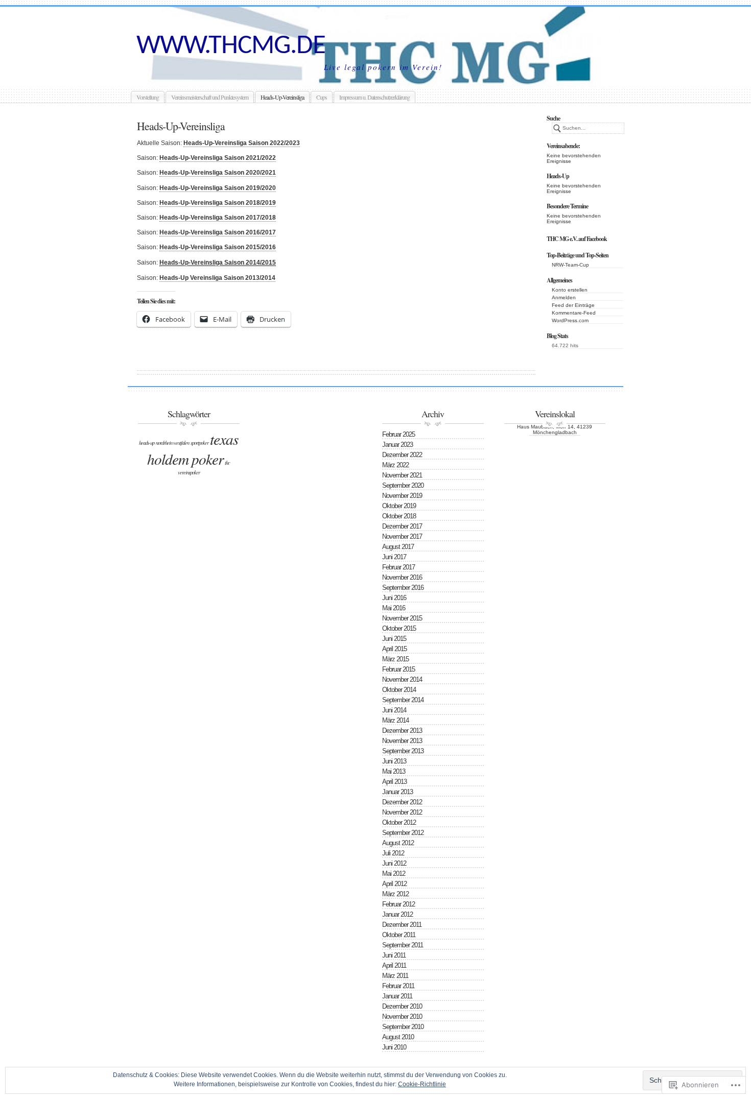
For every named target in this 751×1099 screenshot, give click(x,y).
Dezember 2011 (401, 924)
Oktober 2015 (399, 628)
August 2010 (398, 1037)
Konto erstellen (570, 290)
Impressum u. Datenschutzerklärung (374, 97)
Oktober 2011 (398, 935)
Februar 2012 (398, 904)
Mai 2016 (393, 608)
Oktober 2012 (399, 822)
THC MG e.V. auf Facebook (577, 238)
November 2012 (402, 812)
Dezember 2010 (402, 1006)
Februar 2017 (398, 567)
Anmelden (564, 297)
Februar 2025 (398, 434)
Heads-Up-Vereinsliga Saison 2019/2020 (217, 188)
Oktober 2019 (399, 506)
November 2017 (402, 536)
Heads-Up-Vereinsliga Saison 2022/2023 (241, 143)
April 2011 (394, 965)
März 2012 (395, 894)
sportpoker (199, 442)
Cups (321, 97)
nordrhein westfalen (172, 442)
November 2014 (402, 679)
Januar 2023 (397, 444)
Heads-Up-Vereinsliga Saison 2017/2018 (217, 217)
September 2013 (403, 751)
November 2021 (402, 475)
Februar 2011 (398, 986)
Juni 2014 (394, 710)
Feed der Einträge (573, 305)
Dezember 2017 (402, 526)
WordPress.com (570, 320)
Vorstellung (147, 97)
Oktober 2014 (399, 690)
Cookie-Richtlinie (422, 1084)
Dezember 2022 (402, 455)
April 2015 (394, 649)
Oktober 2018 (399, 516)
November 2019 (402, 495)
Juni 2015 (394, 638)
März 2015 (395, 659)
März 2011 (395, 975)
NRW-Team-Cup (570, 265)
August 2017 (398, 547)
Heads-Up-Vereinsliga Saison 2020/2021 (217, 172)
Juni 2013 (394, 761)
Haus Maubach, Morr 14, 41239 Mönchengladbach (554, 429)
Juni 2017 (394, 557)
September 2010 (403, 1027)
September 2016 (403, 587)
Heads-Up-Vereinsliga (282, 97)
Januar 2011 (397, 996)
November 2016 (402, 577)
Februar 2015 (398, 669)
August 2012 (398, 843)
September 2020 (403, 485)
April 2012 (394, 884)
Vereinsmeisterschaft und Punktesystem (209, 97)
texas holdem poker (192, 449)
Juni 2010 (394, 1047)
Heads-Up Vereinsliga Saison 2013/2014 (217, 277)
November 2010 (402, 1016)
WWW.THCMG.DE (230, 46)
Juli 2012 (393, 853)
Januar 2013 (397, 792)
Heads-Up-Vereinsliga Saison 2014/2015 (217, 262)
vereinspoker (189, 472)
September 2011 (402, 945)
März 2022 (395, 465)
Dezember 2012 (402, 802)
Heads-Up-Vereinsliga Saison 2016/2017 (217, 232)
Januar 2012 (397, 914)
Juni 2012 (394, 863)
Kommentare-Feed (574, 313)
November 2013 (402, 741)
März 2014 (395, 720)
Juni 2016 (394, 598)
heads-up (146, 442)
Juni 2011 (394, 955)
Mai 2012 (393, 873)
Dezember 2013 (402, 730)
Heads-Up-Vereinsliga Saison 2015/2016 (217, 247)
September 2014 (403, 700)
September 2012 (403, 833)
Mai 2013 (393, 771)
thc (227, 462)
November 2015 (402, 618)
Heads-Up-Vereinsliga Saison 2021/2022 (217, 157)
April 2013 (394, 781)
